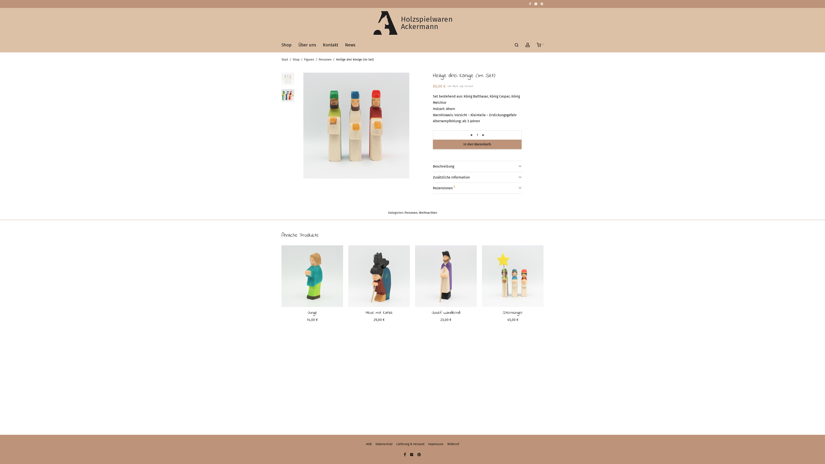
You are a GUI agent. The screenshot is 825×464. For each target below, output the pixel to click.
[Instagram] (535, 4)
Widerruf (453, 444)
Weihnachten (428, 213)
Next (407, 125)
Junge (312, 313)
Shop (286, 44)
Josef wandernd (446, 313)
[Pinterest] (542, 4)
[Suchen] (516, 45)
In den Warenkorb (477, 144)
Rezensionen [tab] (444, 187)
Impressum (435, 444)
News (350, 44)
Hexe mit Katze (379, 313)
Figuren (309, 59)
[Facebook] (530, 4)
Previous (306, 125)
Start (284, 59)
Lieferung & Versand (410, 444)
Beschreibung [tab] (443, 166)
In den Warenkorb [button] (312, 320)
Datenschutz (384, 444)
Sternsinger (513, 313)
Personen (325, 59)
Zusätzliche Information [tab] (451, 177)
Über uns (307, 44)
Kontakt (330, 44)
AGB (369, 444)
